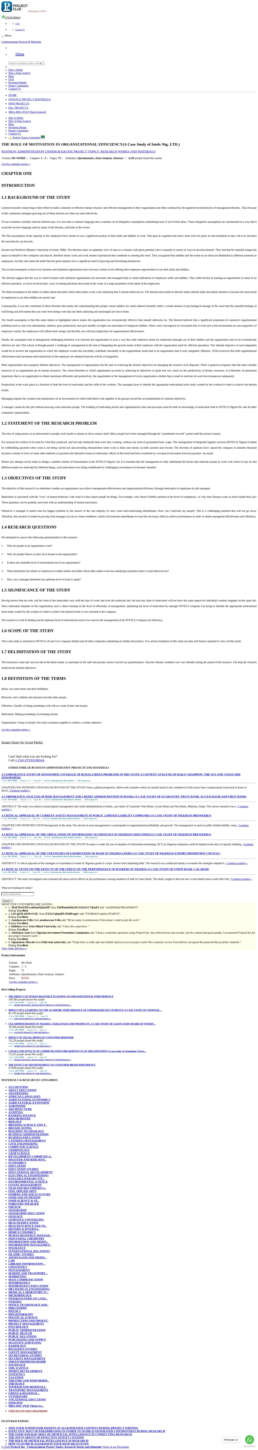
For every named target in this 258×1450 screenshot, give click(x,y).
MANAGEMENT (19, 1270)
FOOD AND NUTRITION (24, 1197)
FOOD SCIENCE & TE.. (23, 1200)
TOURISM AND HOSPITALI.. (27, 1386)
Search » (7, 901)
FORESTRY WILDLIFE (23, 1203)
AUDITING (15, 1112)
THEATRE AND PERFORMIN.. (28, 1380)
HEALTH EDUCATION (23, 1222)
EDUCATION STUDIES (23, 1169)
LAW (11, 1260)
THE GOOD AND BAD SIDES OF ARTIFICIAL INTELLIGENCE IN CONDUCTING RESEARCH (70, 1434)
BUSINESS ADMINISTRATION (28, 1134)
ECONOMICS (17, 1162)
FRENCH (14, 1206)
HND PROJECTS (18, 103)
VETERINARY (18, 1396)
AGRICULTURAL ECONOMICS (29, 1099)
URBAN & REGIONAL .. (24, 1393)
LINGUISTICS (17, 1266)
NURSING (15, 1301)
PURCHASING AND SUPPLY (27, 1339)
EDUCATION (17, 1165)
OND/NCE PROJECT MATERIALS (29, 99)
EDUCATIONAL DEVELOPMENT (30, 1172)
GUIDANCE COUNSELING (26, 1219)
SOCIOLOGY (17, 1364)
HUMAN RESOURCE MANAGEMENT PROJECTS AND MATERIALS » (42, 1005)
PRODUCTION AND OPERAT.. (28, 1320)
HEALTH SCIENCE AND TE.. (27, 1225)
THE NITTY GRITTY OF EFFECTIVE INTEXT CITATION (46, 1437)
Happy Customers (18, 85)
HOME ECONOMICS (22, 1232)
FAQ (17, 24)
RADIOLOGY (17, 1345)
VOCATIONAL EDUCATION (27, 1399)
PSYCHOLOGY (18, 1326)
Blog (11, 76)
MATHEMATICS (19, 1282)
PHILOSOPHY (17, 1308)
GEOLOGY (15, 1216)
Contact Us (20, 30)
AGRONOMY (17, 1105)
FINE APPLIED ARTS (22, 1191)
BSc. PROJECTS (18, 107)
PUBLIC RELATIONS (22, 1336)
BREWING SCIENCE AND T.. (27, 1124)
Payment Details (17, 82)
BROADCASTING (20, 1128)
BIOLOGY (15, 1121)
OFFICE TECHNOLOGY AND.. (28, 1304)
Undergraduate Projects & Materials (21, 41)
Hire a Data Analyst (19, 73)
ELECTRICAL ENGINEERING (28, 1175)
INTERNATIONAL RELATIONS (29, 1251)
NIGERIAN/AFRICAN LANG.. (27, 1298)
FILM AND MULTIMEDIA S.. (27, 1188)
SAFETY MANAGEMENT (25, 1352)
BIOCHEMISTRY (19, 1118)
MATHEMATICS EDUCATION (28, 1285)
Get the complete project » (16, 164)
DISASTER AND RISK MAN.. (27, 1159)
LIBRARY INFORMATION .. (26, 1263)
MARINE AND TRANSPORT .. (28, 1273)
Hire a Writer (15, 69)
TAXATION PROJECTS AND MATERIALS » (32, 1032)
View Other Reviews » (14, 948)
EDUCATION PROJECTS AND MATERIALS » (32, 1019)
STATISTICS (16, 1374)
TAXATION (16, 1377)
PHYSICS (14, 1311)
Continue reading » (20, 790)
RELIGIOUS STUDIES (22, 1349)
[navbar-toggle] (2, 36)
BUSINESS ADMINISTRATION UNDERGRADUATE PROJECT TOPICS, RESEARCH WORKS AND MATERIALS (78, 151)
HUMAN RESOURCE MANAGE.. (29, 1235)
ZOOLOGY (15, 1402)
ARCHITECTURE (20, 1109)
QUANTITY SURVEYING (24, 1342)
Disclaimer (123, 1446)
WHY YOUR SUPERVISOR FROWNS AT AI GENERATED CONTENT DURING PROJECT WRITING (73, 1427)
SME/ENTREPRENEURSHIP (27, 1361)
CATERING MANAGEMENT (27, 1140)
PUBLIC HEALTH (20, 1333)
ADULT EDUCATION (22, 1090)
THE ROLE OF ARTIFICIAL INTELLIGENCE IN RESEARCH (48, 1440)
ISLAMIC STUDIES (21, 1254)
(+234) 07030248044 (29, 760)
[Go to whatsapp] (249, 1439)
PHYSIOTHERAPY (20, 1314)
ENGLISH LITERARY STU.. (26, 1178)
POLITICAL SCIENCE (23, 1317)
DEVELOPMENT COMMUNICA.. (30, 1156)
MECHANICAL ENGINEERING (29, 1289)
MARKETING (17, 1276)
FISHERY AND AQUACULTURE (29, 1194)
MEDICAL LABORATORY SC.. (28, 1292)
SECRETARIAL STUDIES (25, 1355)
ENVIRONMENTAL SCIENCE (28, 1181)
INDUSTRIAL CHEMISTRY (26, 1238)
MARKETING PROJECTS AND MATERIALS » (33, 1046)
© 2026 (51, 1446)
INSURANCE (17, 1248)
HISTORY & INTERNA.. (23, 1229)
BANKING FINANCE (22, 1115)
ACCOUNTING (18, 1087)
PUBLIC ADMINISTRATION (27, 1330)
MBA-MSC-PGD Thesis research (27, 111)
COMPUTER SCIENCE (23, 1147)
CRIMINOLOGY (19, 1150)
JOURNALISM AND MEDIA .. (27, 1257)
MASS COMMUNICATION (25, 1279)
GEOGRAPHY (17, 1210)
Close (19, 54)
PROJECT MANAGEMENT (26, 1323)
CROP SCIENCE (19, 1153)
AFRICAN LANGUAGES (24, 1096)
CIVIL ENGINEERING (23, 1143)
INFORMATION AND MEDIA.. (28, 1241)
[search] (43, 63)
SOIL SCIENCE (18, 1368)
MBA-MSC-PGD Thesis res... (26, 1405)
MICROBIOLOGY (20, 1295)
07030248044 (12, 17)
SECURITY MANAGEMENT (26, 1358)
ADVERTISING (18, 1093)
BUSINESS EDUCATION (24, 1137)
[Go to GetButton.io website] (249, 1446)
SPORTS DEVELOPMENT (25, 1371)
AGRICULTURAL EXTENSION (28, 1102)
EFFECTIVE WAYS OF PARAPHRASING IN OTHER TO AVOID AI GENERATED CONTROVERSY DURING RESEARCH (86, 1431)
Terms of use (109, 1446)
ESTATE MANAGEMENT (25, 1184)
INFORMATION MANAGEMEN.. (29, 1244)
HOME (12, 95)
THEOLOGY (16, 1383)
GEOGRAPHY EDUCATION (26, 1213)
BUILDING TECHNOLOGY (26, 1131)
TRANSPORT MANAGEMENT (28, 1390)
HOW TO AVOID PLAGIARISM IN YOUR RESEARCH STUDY (48, 1443)
